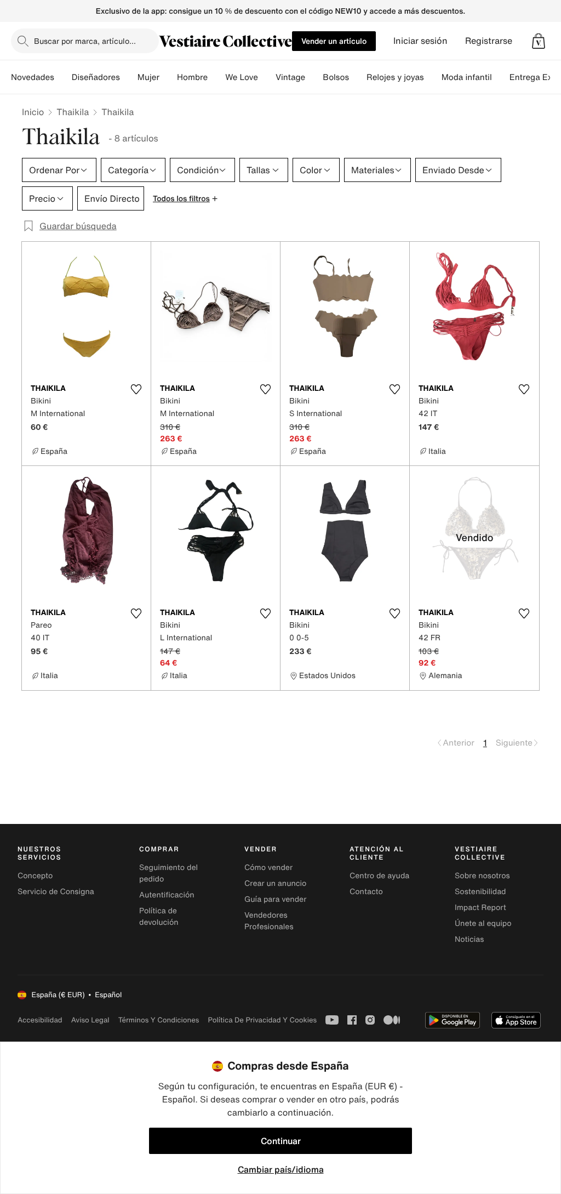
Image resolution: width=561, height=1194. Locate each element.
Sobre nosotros (482, 876)
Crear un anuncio (275, 883)
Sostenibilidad (480, 891)
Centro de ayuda (379, 876)
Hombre (192, 77)
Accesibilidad (40, 1020)
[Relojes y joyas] (432, 77)
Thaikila (72, 111)
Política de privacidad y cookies (262, 1020)
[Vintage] (314, 77)
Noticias (469, 939)
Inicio (33, 111)
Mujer (148, 77)
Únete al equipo (483, 923)
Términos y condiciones (158, 1020)
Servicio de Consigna (56, 891)
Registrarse (488, 41)
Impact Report (480, 907)
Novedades (32, 77)
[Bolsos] (357, 77)
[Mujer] (168, 77)
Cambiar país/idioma (281, 1169)
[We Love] (266, 77)
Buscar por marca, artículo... (85, 41)
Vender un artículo (334, 41)
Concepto (35, 876)
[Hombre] (216, 77)
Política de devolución (159, 916)
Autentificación (166, 895)
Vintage (290, 77)
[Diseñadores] (128, 77)
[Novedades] (63, 77)
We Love (241, 77)
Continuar (281, 1140)
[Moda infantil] (500, 77)
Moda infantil (467, 77)
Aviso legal (90, 1020)
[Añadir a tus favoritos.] (135, 389)
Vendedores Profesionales (268, 921)
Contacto (366, 891)
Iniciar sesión (420, 41)
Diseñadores (96, 77)
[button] (538, 41)
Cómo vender (268, 867)
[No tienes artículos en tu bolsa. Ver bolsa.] (538, 41)
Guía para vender (275, 899)
